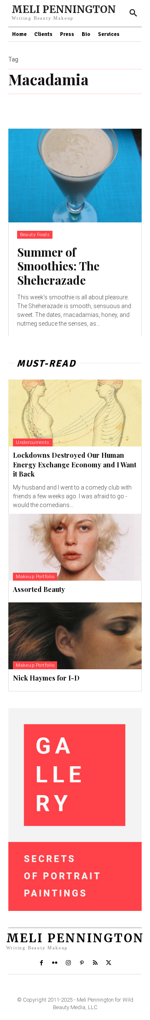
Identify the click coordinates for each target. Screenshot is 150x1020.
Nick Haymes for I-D (46, 677)
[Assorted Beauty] (75, 547)
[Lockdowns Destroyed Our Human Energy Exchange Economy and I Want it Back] (75, 413)
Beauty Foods (35, 234)
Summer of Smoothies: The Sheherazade (58, 266)
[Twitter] (108, 963)
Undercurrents (33, 442)
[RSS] (95, 963)
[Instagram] (68, 963)
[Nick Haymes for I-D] (75, 635)
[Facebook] (41, 963)
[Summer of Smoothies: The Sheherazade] (75, 175)
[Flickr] (54, 963)
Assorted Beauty (39, 589)
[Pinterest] (81, 963)
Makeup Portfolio (35, 576)
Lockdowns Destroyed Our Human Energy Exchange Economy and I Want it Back (74, 464)
